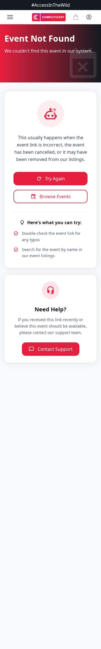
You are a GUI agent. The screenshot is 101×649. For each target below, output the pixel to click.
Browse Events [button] (55, 196)
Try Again (55, 179)
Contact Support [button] (55, 349)
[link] (49, 17)
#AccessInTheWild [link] (50, 5)
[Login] (89, 17)
